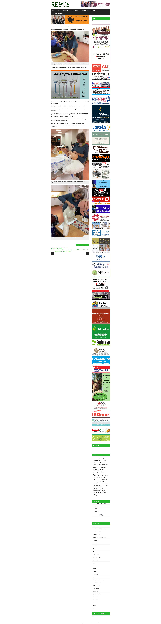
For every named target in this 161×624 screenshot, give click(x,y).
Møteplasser (95, 574)
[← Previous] (52, 253)
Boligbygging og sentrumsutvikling (99, 537)
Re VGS (105, 484)
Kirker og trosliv (96, 554)
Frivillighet (95, 545)
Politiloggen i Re (96, 585)
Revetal (102, 482)
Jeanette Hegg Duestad (104, 464)
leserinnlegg (96, 472)
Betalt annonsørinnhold (97, 531)
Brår (94, 462)
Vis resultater (100, 515)
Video (59, 10)
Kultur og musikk (96, 560)
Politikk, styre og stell (97, 582)
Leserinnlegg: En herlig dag (56, 248)
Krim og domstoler (96, 557)
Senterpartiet (102, 485)
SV (103, 487)
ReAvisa (106, 477)
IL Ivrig (98, 464)
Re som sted (95, 596)
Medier (94, 568)
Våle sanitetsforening (66, 251)
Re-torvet (101, 477)
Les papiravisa (65, 10)
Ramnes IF (102, 475)
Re (97, 477)
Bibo (104, 458)
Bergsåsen (99, 458)
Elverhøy (97, 462)
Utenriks (94, 605)
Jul (93, 551)
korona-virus (101, 469)
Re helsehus (58, 251)
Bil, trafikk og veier (96, 534)
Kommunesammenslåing (100, 467)
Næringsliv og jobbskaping (98, 579)
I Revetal (96, 505)
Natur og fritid (95, 577)
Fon (101, 462)
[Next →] (87, 253)
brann (100, 460)
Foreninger (95, 543)
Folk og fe (95, 540)
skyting (106, 485)
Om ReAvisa (93, 10)
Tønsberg (102, 488)
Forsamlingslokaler (84, 10)
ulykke (103, 490)
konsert (95, 469)
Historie (94, 548)
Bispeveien (95, 460)
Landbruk (95, 562)
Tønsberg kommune (97, 490)
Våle (94, 495)
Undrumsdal (97, 492)
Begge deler (97, 511)
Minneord (95, 571)
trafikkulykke (96, 488)
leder (94, 565)
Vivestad (104, 492)
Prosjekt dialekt (96, 588)
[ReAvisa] (60, 6)
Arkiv (94, 517)
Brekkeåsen (104, 460)
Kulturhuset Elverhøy (97, 471)
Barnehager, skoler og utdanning (99, 528)
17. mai (94, 458)
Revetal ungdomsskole (98, 484)
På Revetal (97, 508)
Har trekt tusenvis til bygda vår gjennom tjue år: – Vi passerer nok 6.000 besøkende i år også (69, 249)
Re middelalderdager (97, 594)
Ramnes (96, 475)
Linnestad (103, 472)
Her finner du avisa (74, 10)
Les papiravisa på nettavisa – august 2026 (59, 246)
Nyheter (53, 10)
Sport (94, 602)
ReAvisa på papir (96, 479)
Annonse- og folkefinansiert (57, 13)
